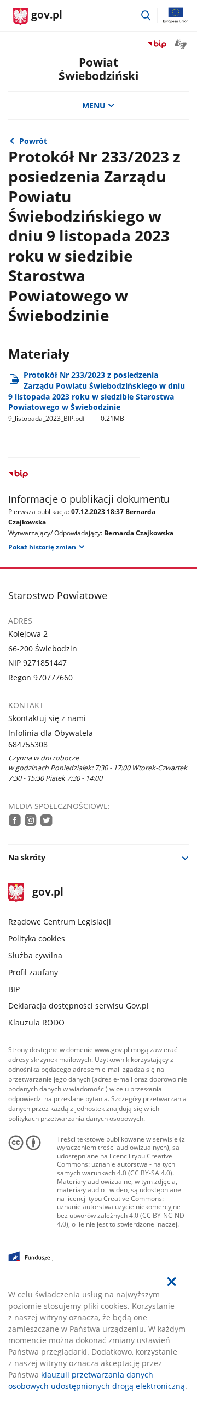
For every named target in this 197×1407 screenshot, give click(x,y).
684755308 (28, 744)
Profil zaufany (33, 972)
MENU (94, 105)
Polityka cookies (36, 938)
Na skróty (26, 857)
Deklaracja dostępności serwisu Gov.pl (78, 1005)
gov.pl (47, 892)
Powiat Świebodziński (98, 69)
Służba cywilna (35, 955)
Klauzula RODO (36, 1022)
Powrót (33, 141)
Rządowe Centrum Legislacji (59, 921)
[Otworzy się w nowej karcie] (14, 820)
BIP (14, 989)
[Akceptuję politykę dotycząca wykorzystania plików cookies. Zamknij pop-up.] (172, 1281)
